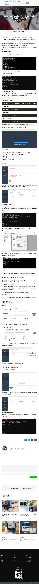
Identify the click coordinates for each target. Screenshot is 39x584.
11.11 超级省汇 (7, 4)
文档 (15, 1)
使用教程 (19, 1)
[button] (25, 440)
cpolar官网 (6, 297)
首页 (1, 31)
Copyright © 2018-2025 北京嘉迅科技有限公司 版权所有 (9, 582)
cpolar (6, 31)
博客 (3, 31)
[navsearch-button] (24, 3)
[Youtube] (33, 582)
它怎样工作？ (6, 1)
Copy (35, 103)
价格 (10, 1)
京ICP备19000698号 (19, 582)
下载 (13, 1)
